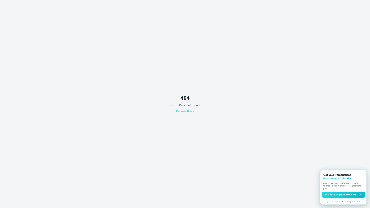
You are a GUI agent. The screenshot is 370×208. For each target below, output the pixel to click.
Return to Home (185, 111)
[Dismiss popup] (363, 174)
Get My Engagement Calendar (343, 194)
